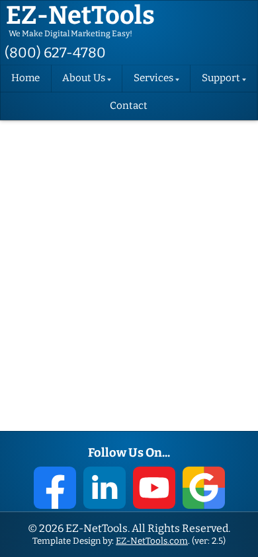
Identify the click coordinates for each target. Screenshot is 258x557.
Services (153, 78)
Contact (129, 106)
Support (221, 78)
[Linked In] (104, 488)
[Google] (204, 488)
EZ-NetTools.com (152, 541)
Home (25, 78)
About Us (83, 78)
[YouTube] (154, 488)
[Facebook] (55, 488)
